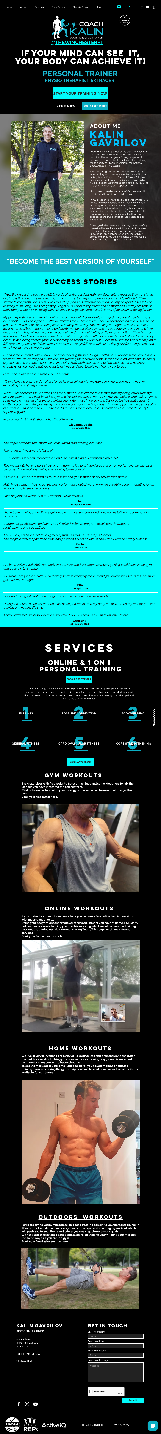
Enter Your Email (96, 1341)
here (64, 1241)
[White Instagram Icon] (153, 7)
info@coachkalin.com (27, 1361)
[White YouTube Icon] (148, 7)
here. (54, 796)
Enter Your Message (98, 1360)
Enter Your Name (96, 1332)
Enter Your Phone (97, 1351)
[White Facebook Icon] (142, 7)
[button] (40, 7)
